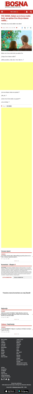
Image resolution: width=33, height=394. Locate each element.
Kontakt (3, 372)
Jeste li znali (19, 339)
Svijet (2, 353)
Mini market (4, 356)
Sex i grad (19, 352)
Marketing (3, 369)
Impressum (4, 373)
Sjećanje (18, 341)
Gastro (18, 345)
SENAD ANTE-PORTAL (21, 363)
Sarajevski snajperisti (22, 364)
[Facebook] (3, 379)
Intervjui (3, 344)
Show (17, 350)
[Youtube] (8, 379)
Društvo (3, 355)
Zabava (18, 356)
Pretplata (3, 370)
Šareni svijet (19, 360)
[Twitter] (6, 379)
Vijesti (2, 341)
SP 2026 (18, 361)
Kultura (18, 342)
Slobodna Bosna (17, 387)
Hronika (3, 345)
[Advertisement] (16, 76)
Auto (17, 349)
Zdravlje (18, 344)
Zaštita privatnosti (5, 376)
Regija (2, 350)
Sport (2, 349)
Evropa (3, 352)
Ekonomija (3, 347)
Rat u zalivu (4, 339)
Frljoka (18, 358)
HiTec (17, 347)
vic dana (9, 106)
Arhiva (3, 367)
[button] (30, 32)
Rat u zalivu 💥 (14, 11)
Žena (17, 353)
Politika (3, 342)
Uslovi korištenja (5, 375)
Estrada (18, 355)
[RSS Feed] (2, 379)
